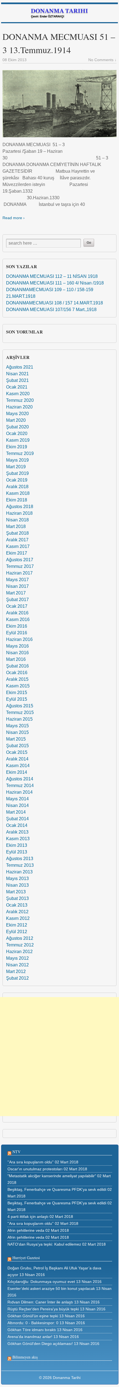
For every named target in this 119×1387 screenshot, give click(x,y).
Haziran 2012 (19, 951)
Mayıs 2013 (17, 878)
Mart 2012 (16, 971)
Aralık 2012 (17, 911)
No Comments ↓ (102, 60)
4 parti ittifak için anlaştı (27, 1216)
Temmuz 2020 (20, 400)
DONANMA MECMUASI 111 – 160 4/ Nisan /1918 (55, 283)
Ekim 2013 (16, 845)
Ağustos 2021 (19, 367)
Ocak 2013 (16, 905)
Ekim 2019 (16, 446)
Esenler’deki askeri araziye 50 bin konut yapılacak (51, 1288)
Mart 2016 (16, 659)
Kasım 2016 (18, 619)
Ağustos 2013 (19, 858)
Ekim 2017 (16, 553)
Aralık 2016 (17, 612)
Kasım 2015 (18, 686)
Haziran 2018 (19, 513)
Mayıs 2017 (17, 579)
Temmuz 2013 (20, 865)
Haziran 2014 (19, 792)
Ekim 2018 (16, 500)
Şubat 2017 (17, 599)
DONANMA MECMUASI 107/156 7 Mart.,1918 (51, 309)
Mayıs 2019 (17, 460)
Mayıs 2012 (17, 958)
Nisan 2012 (17, 964)
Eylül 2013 (16, 852)
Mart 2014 (16, 812)
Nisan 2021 (17, 373)
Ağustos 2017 (19, 559)
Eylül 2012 (16, 931)
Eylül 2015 (16, 699)
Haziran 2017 (19, 573)
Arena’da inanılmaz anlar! (29, 1336)
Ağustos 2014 (19, 779)
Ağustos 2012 (19, 938)
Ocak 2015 (16, 752)
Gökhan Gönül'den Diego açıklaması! (40, 1343)
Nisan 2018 (17, 519)
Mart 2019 (16, 466)
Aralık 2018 (17, 486)
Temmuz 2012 (20, 945)
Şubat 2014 (17, 818)
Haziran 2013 (19, 872)
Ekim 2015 (16, 692)
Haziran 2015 (19, 719)
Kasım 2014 (18, 765)
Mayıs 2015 (17, 725)
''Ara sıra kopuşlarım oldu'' (30, 1162)
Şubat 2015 (17, 745)
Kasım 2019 (18, 440)
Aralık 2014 (17, 759)
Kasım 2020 (18, 393)
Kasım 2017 (18, 546)
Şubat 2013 (17, 898)
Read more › (13, 218)
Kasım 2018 (18, 493)
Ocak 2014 (16, 825)
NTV (16, 1151)
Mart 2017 (16, 593)
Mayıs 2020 (17, 413)
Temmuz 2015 (20, 712)
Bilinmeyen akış (25, 1357)
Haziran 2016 (19, 639)
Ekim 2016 (16, 626)
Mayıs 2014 (17, 798)
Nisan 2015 (17, 732)
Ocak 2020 (16, 433)
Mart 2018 (16, 526)
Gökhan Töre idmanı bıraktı (31, 1330)
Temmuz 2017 (20, 566)
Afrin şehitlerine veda (25, 1230)
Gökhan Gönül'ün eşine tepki (32, 1316)
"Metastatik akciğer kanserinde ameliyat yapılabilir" (51, 1176)
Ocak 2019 (16, 480)
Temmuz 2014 (20, 785)
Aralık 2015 (17, 679)
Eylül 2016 (16, 632)
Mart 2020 (16, 420)
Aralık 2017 (17, 539)
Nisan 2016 (17, 652)
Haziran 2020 (19, 407)
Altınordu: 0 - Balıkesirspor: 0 (32, 1323)
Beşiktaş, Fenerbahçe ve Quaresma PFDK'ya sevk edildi (56, 1189)
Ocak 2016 (16, 672)
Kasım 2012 (18, 918)
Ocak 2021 (16, 387)
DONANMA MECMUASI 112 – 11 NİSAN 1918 (52, 276)
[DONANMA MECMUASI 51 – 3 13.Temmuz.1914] (59, 103)
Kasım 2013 (18, 838)
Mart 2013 (16, 891)
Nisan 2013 (17, 885)
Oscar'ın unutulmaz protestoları (35, 1169)
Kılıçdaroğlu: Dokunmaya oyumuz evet (41, 1281)
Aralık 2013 (17, 832)
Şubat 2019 (17, 473)
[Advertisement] (59, 1056)
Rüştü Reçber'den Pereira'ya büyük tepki (43, 1309)
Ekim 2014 (16, 772)
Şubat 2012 (17, 978)
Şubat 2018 (17, 533)
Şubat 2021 (17, 380)
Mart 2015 (16, 739)
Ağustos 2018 (19, 506)
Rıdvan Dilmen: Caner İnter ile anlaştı (40, 1302)
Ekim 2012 (16, 925)
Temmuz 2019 (20, 453)
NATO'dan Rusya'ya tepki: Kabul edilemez (44, 1244)
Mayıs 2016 (17, 646)
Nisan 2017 (17, 586)
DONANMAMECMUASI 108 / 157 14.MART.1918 (54, 303)
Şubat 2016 (17, 666)
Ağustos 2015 (19, 705)
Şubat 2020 (17, 427)
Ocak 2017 (16, 606)
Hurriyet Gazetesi (26, 1257)
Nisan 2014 (17, 805)
